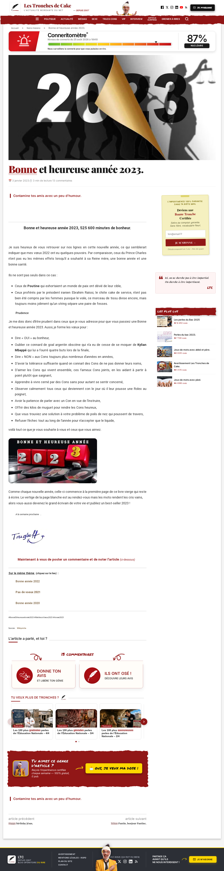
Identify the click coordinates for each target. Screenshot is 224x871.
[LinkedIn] (130, 861)
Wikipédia (21, 628)
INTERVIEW (136, 19)
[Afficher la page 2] (79, 741)
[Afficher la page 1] (76, 741)
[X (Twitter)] (119, 861)
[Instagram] (125, 861)
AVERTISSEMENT (66, 854)
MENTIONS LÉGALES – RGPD (72, 857)
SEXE (95, 19)
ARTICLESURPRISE (152, 19)
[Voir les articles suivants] (144, 721)
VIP (123, 19)
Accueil (15, 28)
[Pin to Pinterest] (40, 203)
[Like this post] (15, 203)
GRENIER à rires (171, 19)
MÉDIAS (82, 19)
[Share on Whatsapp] (57, 203)
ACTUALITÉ (67, 19)
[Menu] (37, 19)
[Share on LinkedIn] (48, 203)
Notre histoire (33, 28)
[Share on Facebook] (23, 203)
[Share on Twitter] (31, 203)
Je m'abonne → (185, 242)
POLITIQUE (50, 19)
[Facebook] (108, 861)
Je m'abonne (204, 859)
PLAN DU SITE (65, 861)
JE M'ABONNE (204, 7)
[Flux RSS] (136, 861)
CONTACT (63, 865)
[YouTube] (113, 861)
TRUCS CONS (110, 19)
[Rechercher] (186, 19)
